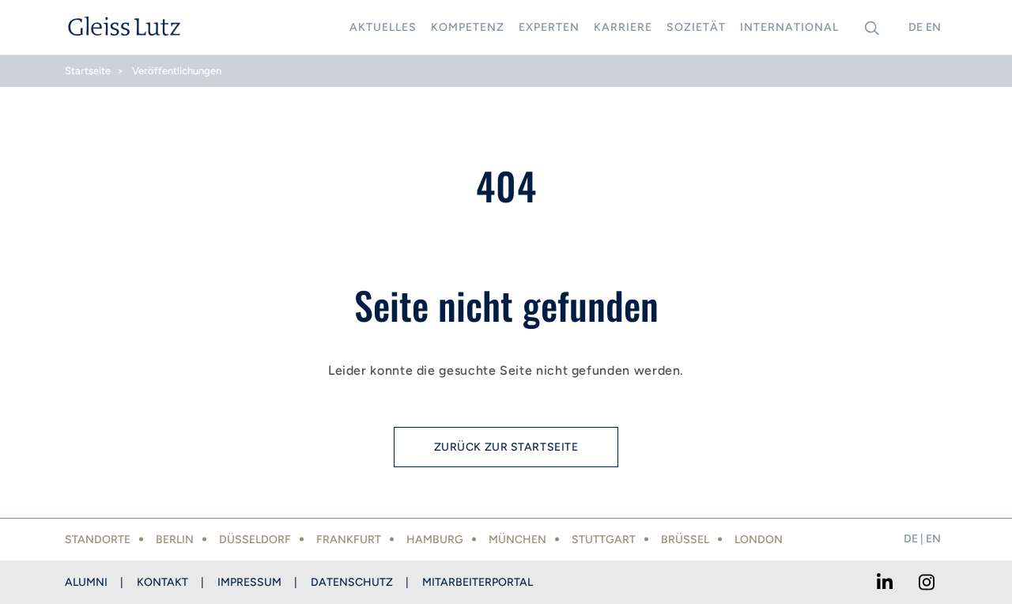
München (517, 539)
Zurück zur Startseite (506, 447)
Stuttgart (604, 539)
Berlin (175, 539)
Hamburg (434, 539)
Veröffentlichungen (176, 71)
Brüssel (685, 539)
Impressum (249, 582)
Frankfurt (348, 539)
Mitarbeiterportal (477, 582)
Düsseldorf (255, 539)
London (758, 539)
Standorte (97, 539)
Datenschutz (352, 582)
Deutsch (915, 27)
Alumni (86, 582)
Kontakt (162, 582)
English (933, 27)
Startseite (88, 71)
